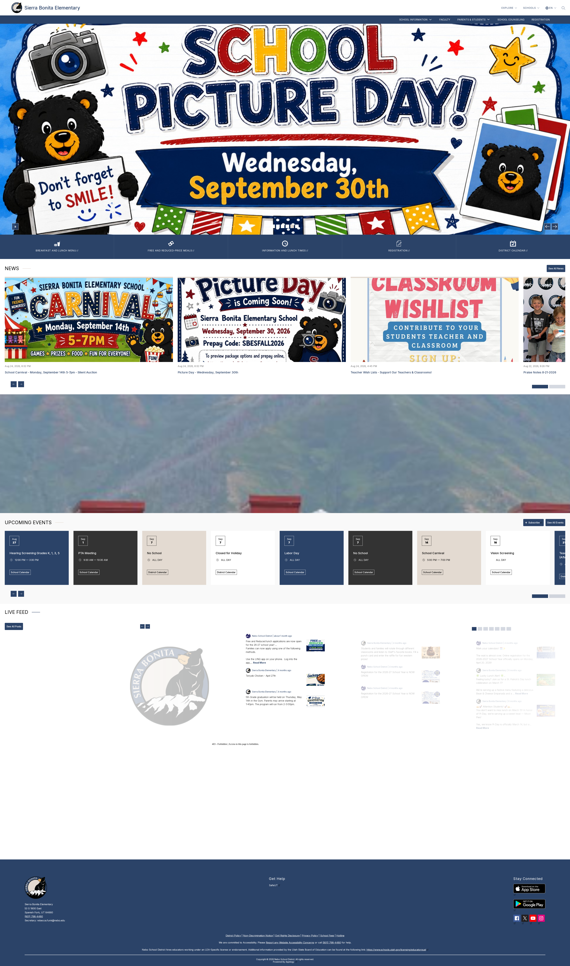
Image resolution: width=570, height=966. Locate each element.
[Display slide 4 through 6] (557, 386)
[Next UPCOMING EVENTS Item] (21, 594)
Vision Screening (502, 553)
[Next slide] (147, 626)
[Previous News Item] (14, 384)
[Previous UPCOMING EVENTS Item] (14, 594)
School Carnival (433, 553)
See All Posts (14, 626)
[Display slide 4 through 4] (491, 629)
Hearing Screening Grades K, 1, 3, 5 (35, 553)
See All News (555, 268)
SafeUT (273, 885)
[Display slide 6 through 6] (503, 629)
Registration (541, 19)
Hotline (340, 935)
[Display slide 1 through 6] (540, 596)
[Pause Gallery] (15, 226)
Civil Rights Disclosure (287, 935)
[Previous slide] (142, 626)
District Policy (233, 935)
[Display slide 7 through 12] (557, 596)
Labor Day (291, 553)
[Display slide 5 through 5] (497, 629)
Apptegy (290, 962)
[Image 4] (287, 226)
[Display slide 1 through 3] (540, 386)
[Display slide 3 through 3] (485, 629)
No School (154, 553)
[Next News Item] (21, 384)
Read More (259, 662)
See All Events (555, 522)
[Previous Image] (547, 226)
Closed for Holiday (229, 553)
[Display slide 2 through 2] (480, 629)
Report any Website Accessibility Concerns (290, 942)
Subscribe (532, 522)
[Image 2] (278, 226)
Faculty (444, 19)
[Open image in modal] (315, 645)
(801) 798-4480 (34, 916)
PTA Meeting (87, 553)
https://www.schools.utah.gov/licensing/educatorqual (396, 949)
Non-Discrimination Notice (258, 935)
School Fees (327, 935)
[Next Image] (554, 226)
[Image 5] (292, 226)
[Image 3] (282, 226)
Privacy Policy (310, 935)
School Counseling (510, 19)
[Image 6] (297, 226)
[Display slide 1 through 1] (474, 629)
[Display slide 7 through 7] (508, 629)
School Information (413, 19)
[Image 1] (273, 226)
